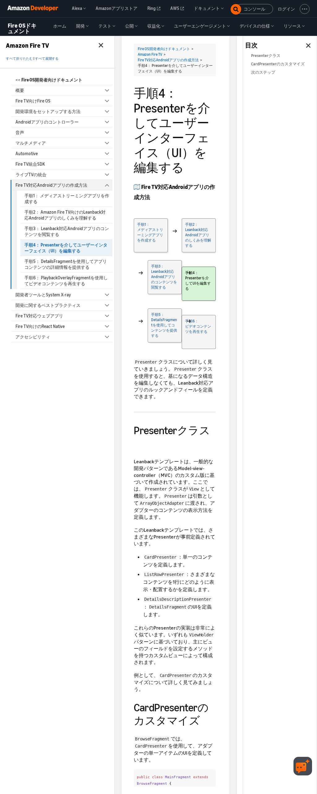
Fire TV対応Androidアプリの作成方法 (51, 185)
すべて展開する (47, 58)
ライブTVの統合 (30, 174)
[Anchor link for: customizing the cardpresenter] (205, 719)
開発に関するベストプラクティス (47, 305)
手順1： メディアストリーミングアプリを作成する (66, 198)
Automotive (26, 153)
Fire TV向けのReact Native (40, 326)
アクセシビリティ (32, 336)
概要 (19, 90)
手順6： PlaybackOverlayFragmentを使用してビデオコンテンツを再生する (66, 280)
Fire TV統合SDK (30, 164)
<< (48, 79)
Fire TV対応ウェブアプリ (39, 315)
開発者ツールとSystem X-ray (43, 294)
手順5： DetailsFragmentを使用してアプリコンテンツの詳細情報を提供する (65, 264)
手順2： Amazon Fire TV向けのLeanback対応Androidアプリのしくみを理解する (65, 214)
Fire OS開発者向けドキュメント (164, 48)
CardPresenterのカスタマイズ (278, 64)
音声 (19, 132)
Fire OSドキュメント (22, 28)
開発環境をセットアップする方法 (47, 111)
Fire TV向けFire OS (32, 100)
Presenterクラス (265, 55)
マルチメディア (30, 143)
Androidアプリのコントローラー (47, 121)
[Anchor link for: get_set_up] (152, 196)
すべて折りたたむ (19, 58)
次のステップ (263, 72)
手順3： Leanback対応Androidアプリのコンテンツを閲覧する (66, 231)
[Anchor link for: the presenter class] (139, 442)
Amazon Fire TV (150, 54)
